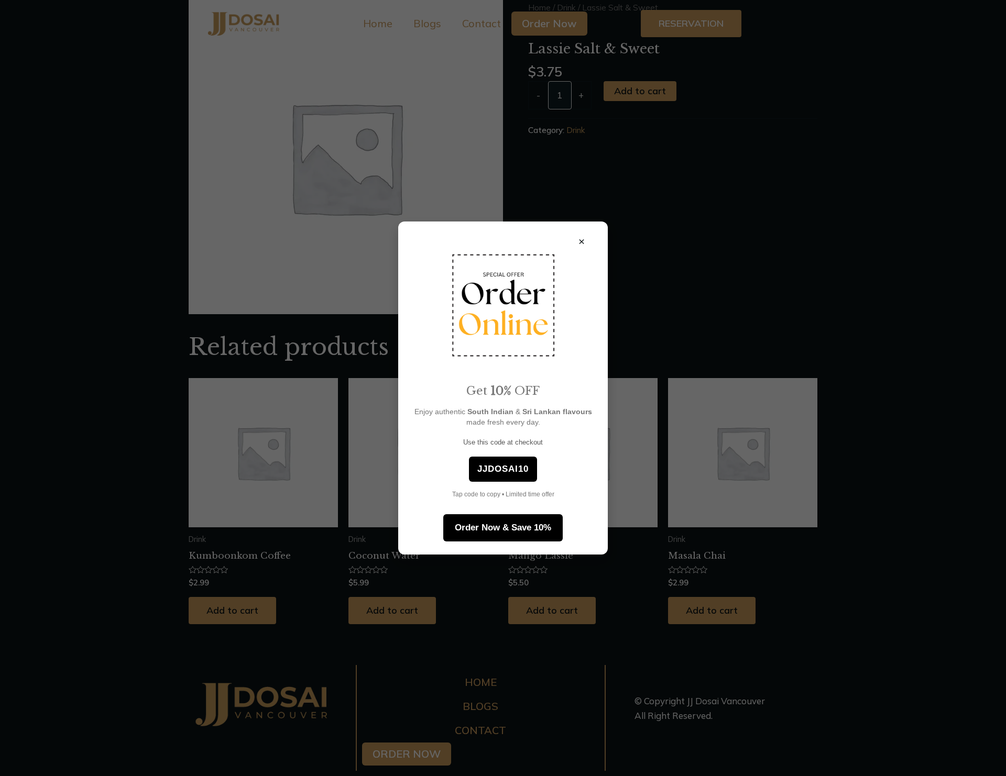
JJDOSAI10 (503, 469)
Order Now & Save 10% (503, 528)
